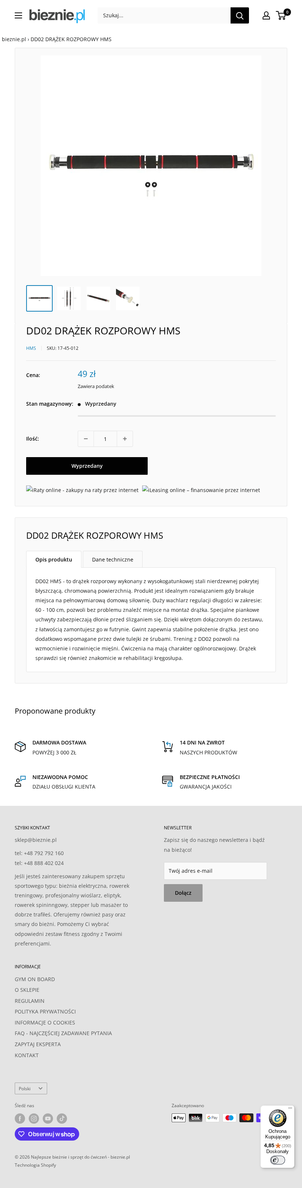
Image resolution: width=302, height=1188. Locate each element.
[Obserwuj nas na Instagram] (34, 1118)
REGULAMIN (30, 1000)
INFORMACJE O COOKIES (45, 1022)
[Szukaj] (240, 15)
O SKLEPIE (27, 989)
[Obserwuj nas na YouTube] (48, 1118)
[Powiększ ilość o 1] (125, 438)
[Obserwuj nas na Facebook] (20, 1118)
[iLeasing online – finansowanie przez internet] (201, 490)
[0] (281, 15)
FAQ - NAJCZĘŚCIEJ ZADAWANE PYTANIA (63, 1033)
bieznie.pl (14, 39)
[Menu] (290, 1109)
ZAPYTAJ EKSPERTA (38, 1044)
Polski (25, 1088)
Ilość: (32, 438)
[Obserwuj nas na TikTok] (62, 1118)
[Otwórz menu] (18, 15)
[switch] (277, 1160)
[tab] (53, 559)
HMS (31, 348)
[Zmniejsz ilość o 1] (86, 438)
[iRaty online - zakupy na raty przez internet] (82, 490)
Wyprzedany (87, 465)
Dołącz (183, 892)
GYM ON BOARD (35, 979)
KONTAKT (27, 1055)
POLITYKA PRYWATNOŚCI (45, 1011)
